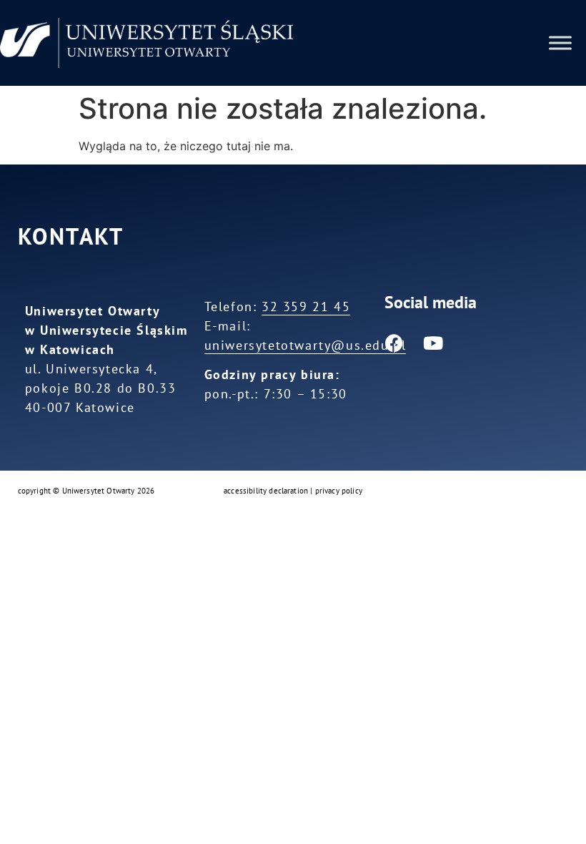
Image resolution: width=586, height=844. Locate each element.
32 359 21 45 (306, 306)
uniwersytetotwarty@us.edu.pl (305, 345)
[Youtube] (433, 343)
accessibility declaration (266, 491)
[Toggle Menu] (560, 42)
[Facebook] (394, 343)
